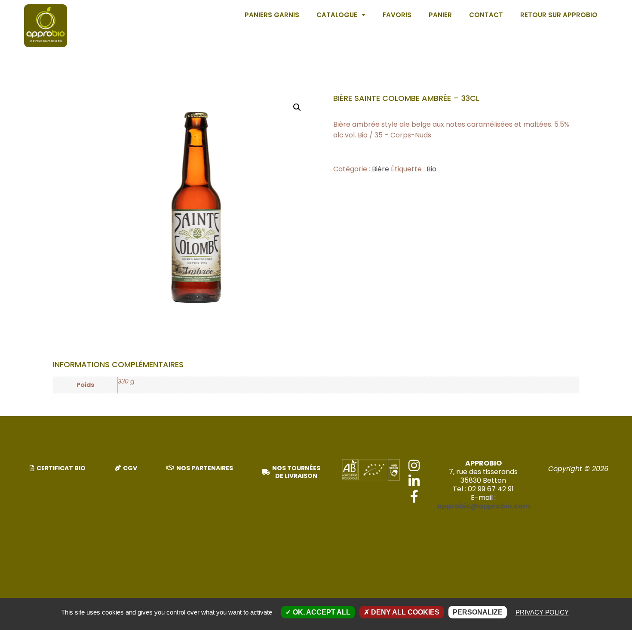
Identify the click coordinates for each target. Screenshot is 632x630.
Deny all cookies (404, 612)
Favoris (397, 14)
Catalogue (336, 14)
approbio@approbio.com (483, 506)
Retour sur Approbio (559, 14)
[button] (297, 107)
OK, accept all (320, 612)
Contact (486, 14)
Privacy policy (542, 612)
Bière (380, 169)
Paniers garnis (272, 14)
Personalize (478, 612)
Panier (440, 14)
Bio (431, 169)
